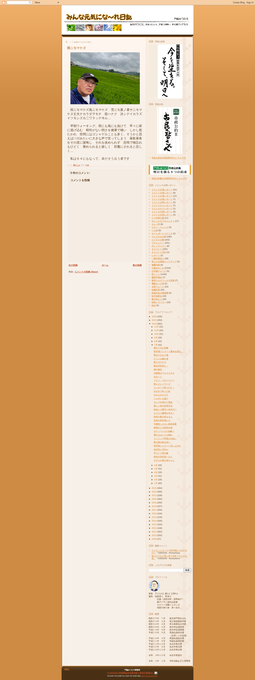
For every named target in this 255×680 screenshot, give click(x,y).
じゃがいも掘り (161, 398)
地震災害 (156, 290)
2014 (154, 521)
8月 (156, 341)
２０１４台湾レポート (162, 199)
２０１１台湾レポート (162, 193)
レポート (156, 255)
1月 (156, 483)
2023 (154, 488)
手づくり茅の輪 (161, 453)
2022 (154, 492)
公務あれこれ (158, 268)
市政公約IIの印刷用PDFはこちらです (169, 158)
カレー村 (156, 224)
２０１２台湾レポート (162, 196)
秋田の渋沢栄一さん (163, 457)
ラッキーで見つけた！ (164, 387)
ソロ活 (155, 230)
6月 (156, 465)
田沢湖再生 (157, 296)
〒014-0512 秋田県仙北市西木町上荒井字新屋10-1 (131, 673)
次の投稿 (73, 265)
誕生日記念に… (161, 366)
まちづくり (157, 249)
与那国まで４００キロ (164, 373)
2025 (154, 320)
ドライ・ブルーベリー (164, 380)
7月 (156, 345)
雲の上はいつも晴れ (163, 435)
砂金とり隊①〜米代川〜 (165, 409)
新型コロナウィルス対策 (163, 280)
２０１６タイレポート (162, 205)
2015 (154, 517)
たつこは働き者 (161, 359)
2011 (154, 532)
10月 (156, 334)
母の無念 (158, 369)
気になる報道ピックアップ (164, 261)
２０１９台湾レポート (162, 215)
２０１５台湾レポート (162, 202)
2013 (154, 524)
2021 (154, 495)
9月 (156, 337)
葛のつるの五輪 (161, 348)
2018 (154, 506)
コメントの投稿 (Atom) (86, 271)
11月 (156, 330)
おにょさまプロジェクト (163, 221)
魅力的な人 (157, 299)
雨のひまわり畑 (161, 355)
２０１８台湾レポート (162, 212)
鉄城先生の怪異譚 (160, 293)
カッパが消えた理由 (163, 402)
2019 (154, 502)
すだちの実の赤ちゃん (164, 460)
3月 (156, 476)
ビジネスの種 (158, 240)
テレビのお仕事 (159, 236)
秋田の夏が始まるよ (163, 417)
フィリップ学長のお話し (165, 438)
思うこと (76, 165)
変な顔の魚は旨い (162, 442)
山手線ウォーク (159, 271)
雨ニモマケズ (76, 48)
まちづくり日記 (159, 252)
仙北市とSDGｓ (161, 449)
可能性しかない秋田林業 (165, 424)
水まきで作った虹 (162, 391)
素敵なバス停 (158, 283)
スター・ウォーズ (160, 227)
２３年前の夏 (158, 218)
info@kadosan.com (149, 676)
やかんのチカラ (161, 395)
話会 (154, 305)
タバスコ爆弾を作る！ (164, 413)
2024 (154, 324)
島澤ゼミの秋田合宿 (163, 427)
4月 (156, 472)
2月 (156, 479)
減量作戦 (156, 265)
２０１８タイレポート (162, 208)
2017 (154, 510)
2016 (154, 513)
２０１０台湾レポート (162, 190)
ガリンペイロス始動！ (164, 431)
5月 (156, 469)
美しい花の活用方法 (163, 406)
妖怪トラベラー (159, 302)
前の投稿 (137, 265)
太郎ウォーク (158, 287)
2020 (154, 499)
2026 (154, 316)
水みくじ (158, 377)
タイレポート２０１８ (162, 233)
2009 (154, 539)
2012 (154, 528)
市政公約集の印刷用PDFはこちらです (169, 178)
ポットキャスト (159, 246)
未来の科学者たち (162, 420)
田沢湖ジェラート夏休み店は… (168, 351)
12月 (156, 327)
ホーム (105, 265)
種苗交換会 (157, 277)
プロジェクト (158, 243)
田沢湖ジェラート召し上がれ (167, 446)
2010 (154, 535)
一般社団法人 (158, 258)
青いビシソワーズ (162, 384)
